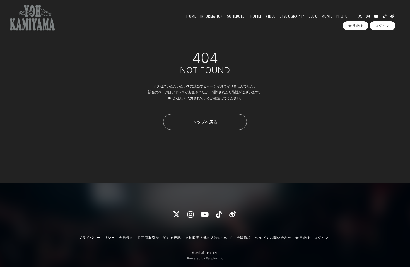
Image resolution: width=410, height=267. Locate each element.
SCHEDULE (235, 16)
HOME (191, 16)
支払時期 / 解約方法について (209, 237)
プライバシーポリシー (97, 237)
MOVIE (327, 16)
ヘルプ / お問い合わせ (273, 237)
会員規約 (126, 237)
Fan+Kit (212, 253)
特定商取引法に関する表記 (159, 237)
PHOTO (342, 16)
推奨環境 (244, 237)
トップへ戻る (205, 122)
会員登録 (355, 25)
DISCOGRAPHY (292, 16)
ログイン (382, 25)
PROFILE (255, 16)
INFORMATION (211, 16)
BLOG (313, 16)
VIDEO (271, 16)
